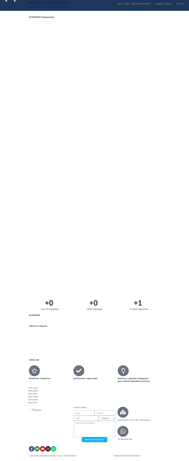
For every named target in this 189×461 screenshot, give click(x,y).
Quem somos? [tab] (33, 388)
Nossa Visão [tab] (32, 394)
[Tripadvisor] (37, 449)
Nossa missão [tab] (33, 391)
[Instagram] (48, 449)
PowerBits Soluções (134, 456)
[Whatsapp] (53, 449)
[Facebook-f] (31, 449)
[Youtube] (42, 449)
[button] (31, 344)
